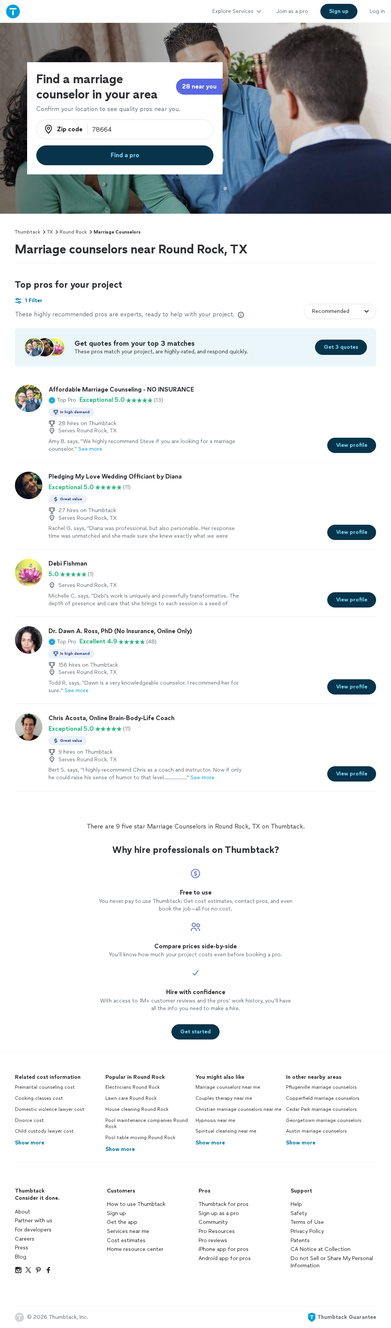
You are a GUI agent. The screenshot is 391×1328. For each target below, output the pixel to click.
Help (296, 1204)
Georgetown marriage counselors (323, 1120)
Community (213, 1222)
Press (21, 1247)
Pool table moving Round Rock (140, 1137)
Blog (20, 1257)
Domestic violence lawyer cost (49, 1109)
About (22, 1212)
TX (50, 232)
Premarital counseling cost (45, 1087)
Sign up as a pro (219, 1213)
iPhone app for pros (224, 1249)
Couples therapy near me (224, 1098)
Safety (299, 1213)
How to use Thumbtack (136, 1204)
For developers (33, 1229)
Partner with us (33, 1220)
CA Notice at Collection (321, 1249)
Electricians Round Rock (132, 1087)
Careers (24, 1239)
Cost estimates (126, 1240)
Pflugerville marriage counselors (321, 1087)
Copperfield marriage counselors (322, 1098)
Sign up (116, 1213)
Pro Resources (217, 1231)
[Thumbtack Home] (13, 11)
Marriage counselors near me (228, 1087)
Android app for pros (225, 1258)
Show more (29, 1142)
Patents (300, 1240)
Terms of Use (307, 1222)
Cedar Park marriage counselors (321, 1109)
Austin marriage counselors (316, 1131)
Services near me (128, 1231)
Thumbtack (27, 232)
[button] (62, 400)
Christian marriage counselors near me (238, 1109)
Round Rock (73, 232)
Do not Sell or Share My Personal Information (332, 1262)
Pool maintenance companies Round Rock (146, 1124)
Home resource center (135, 1249)
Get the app (122, 1222)
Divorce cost (29, 1120)
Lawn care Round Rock (131, 1098)
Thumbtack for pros (224, 1204)
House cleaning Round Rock (136, 1109)
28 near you (199, 86)
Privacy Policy (307, 1231)
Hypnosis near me (215, 1120)
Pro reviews (213, 1240)
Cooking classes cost (39, 1098)
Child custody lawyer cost (44, 1131)
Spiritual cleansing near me (226, 1131)
